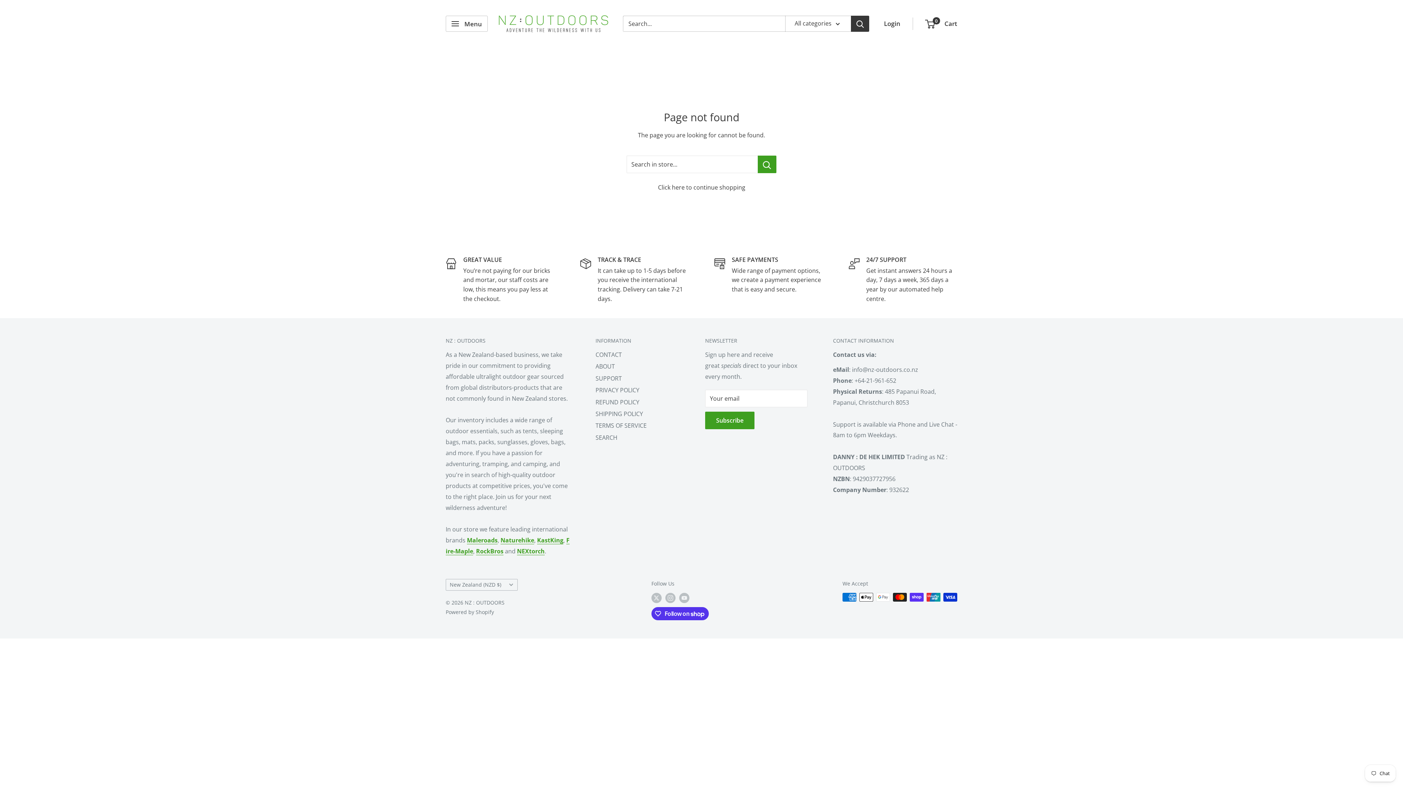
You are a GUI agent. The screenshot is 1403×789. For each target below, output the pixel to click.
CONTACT (609, 355)
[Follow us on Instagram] (670, 598)
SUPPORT (609, 378)
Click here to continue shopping (701, 187)
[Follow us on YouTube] (684, 598)
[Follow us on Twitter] (656, 598)
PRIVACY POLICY (617, 390)
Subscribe (730, 420)
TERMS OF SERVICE (621, 426)
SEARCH (606, 438)
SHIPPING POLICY (619, 414)
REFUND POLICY (617, 402)
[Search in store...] (767, 164)
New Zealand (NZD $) (475, 584)
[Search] (860, 24)
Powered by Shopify (470, 612)
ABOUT (605, 366)
